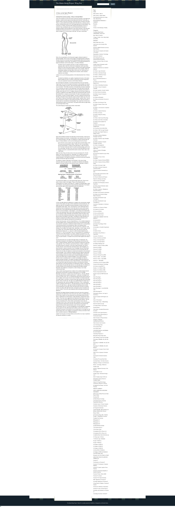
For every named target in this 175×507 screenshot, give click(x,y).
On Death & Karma (97, 230)
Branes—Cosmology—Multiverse (99, 364)
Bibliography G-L (96, 421)
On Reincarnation (96, 222)
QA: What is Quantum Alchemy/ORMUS (101, 160)
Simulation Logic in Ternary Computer (100, 404)
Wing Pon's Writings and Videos (99, 178)
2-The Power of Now (97, 429)
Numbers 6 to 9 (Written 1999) (99, 269)
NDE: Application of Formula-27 (99, 479)
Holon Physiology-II (97, 278)
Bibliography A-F (96, 420)
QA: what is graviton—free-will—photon (101, 90)
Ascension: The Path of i (98, 236)
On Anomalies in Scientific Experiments (101, 227)
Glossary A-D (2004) (97, 247)
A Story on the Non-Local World (99, 237)
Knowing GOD (96, 397)
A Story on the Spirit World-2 (64, 13)
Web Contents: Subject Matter (99, 15)
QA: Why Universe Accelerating (99, 92)
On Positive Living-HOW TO (98, 266)
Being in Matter (96, 412)
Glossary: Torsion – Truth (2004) (99, 258)
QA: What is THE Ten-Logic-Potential (100, 130)
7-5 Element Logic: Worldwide (99, 438)
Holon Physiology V (97, 284)
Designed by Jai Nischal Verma (102, 503)
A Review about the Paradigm (99, 180)
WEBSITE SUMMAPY (97, 388)
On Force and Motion (97, 211)
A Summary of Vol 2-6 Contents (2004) (101, 262)
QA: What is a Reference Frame (99, 74)
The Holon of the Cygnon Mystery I (100, 312)
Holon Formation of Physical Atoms (100, 317)
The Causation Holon (97, 326)
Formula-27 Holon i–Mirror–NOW (99, 474)
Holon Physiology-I (97, 276)
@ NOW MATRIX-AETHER (98, 425)
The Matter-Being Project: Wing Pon (69, 3)
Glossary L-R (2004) (97, 253)
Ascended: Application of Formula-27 (100, 481)
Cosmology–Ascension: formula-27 (100, 493)
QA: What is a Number (97, 76)
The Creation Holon (97, 328)
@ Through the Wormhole (98, 407)
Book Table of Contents (98, 35)
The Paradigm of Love (97, 371)
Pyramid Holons (96, 307)
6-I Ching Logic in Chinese (98, 436)
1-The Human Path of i (97, 427)
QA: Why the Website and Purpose (100, 176)
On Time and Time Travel (98, 214)
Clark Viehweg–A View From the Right (100, 337)
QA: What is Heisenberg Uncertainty (100, 85)
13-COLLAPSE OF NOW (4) (98, 450)
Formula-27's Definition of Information (100, 486)
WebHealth (95, 40)
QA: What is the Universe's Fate (99, 102)
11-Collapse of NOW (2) (98, 446)
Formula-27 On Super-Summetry (99, 477)
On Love (95, 229)
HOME (94, 11)
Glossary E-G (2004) (97, 249)
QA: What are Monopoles (98, 97)
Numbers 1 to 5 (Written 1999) (99, 268)
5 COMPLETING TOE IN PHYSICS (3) (101, 435)
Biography (95, 23)
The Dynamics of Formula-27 (99, 462)
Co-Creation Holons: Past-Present (100, 305)
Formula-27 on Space (97, 475)
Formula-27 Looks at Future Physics (100, 488)
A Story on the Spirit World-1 (99, 239)
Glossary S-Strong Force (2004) (99, 254)
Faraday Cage (96, 366)
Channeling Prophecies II (98, 333)
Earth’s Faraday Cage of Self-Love (100, 376)
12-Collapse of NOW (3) (98, 448)
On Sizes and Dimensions (98, 213)
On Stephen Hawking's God (98, 243)
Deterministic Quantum (97, 56)
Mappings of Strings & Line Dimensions (101, 362)
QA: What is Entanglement (98, 145)
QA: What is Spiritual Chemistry (99, 110)
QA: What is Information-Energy (99, 72)
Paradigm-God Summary (98, 418)
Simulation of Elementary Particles (100, 405)
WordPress (93, 503)
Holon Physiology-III (97, 280)
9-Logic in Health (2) (97, 442)
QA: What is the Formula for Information (101, 192)
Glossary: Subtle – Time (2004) (99, 256)
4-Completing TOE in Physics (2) (99, 433)
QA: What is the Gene (97, 112)
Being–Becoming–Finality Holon (99, 335)
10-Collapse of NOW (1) (98, 444)
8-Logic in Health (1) (97, 440)
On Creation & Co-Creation (98, 209)
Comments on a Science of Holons (100, 207)
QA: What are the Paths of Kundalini (100, 119)
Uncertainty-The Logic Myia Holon (100, 359)
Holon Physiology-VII (97, 291)
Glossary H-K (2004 (97, 251)
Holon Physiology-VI (97, 286)
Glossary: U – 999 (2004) (98, 260)
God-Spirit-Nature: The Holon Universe (100, 360)
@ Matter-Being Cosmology (98, 398)
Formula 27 (95, 460)
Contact (94, 25)
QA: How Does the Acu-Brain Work (100, 128)
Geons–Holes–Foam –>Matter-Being (100, 301)
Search (112, 4)
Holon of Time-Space (97, 299)
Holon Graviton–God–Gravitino (99, 322)
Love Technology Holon (98, 324)
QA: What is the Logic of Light (99, 165)
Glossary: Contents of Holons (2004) (100, 245)
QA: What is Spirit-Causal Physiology (100, 117)
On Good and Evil (96, 220)
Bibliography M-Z (96, 423)
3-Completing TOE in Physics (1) (99, 431)
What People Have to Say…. (99, 42)
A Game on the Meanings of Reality (100, 27)
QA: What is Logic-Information (99, 71)
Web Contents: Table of (98, 13)
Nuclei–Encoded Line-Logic (98, 303)
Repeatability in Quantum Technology (100, 54)
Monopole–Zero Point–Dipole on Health (101, 455)
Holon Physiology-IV (97, 282)
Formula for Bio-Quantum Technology (100, 264)
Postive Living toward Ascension (99, 271)
